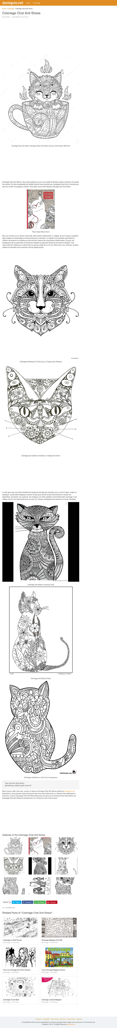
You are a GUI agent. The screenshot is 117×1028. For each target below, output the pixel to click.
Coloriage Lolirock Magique (51, 999)
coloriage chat (10, 908)
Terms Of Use (55, 1019)
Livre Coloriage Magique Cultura (53, 970)
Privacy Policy (71, 1019)
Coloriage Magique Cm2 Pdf (52, 940)
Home (28, 3)
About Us (63, 1019)
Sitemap (79, 1019)
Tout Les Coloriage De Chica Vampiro (16, 970)
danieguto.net (12, 3)
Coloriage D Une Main (11, 999)
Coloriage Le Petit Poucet (12, 940)
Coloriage (36, 3)
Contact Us (38, 1019)
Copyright (46, 1019)
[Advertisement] (40, 36)
